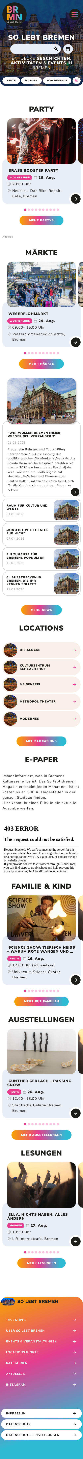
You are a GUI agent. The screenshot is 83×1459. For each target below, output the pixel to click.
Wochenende (57, 80)
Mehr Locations (41, 741)
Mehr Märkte (41, 364)
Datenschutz (18, 1424)
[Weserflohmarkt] (41, 284)
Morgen (31, 80)
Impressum (16, 1413)
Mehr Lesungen (41, 1263)
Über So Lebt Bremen (25, 1331)
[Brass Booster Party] (41, 141)
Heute (11, 80)
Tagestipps (16, 1320)
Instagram (16, 1385)
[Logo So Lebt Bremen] (14, 14)
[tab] (25, 210)
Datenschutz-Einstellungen (32, 1435)
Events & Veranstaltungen (31, 1341)
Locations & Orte (22, 1352)
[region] (41, 141)
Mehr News (41, 610)
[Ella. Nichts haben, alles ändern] (41, 1185)
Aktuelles (15, 1374)
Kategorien (16, 1363)
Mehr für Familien (41, 1001)
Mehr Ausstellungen (41, 1135)
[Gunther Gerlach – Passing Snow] (41, 1051)
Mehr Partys (41, 220)
